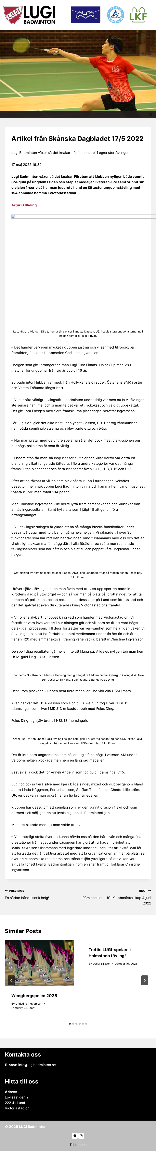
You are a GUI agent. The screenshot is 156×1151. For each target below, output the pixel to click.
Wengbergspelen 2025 (34, 995)
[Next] (144, 980)
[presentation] (39, 963)
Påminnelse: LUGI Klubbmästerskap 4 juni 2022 (116, 897)
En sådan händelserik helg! (27, 894)
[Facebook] (75, 1136)
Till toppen (78, 1145)
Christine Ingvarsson (28, 1003)
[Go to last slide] (11, 980)
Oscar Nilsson (101, 963)
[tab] (70, 1024)
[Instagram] (81, 1136)
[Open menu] (150, 114)
